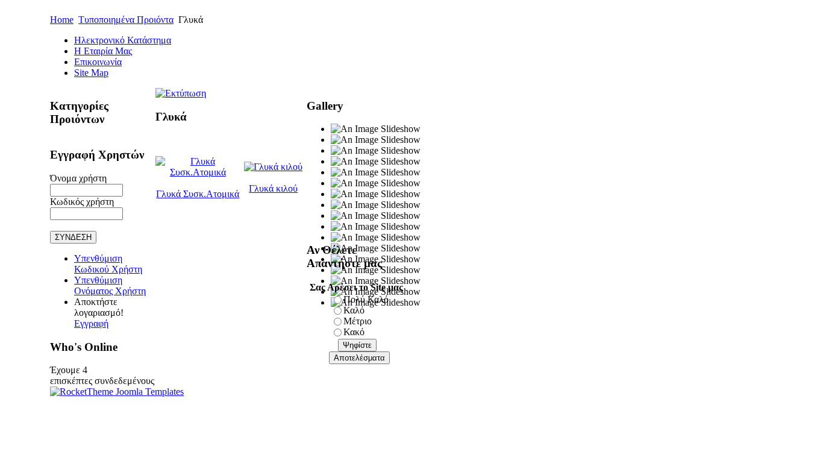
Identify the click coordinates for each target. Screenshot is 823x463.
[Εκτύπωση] (180, 90)
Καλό (354, 310)
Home (62, 19)
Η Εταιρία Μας (103, 51)
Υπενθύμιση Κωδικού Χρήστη (108, 263)
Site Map (91, 73)
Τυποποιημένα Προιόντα (126, 19)
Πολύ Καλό (366, 299)
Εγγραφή (91, 323)
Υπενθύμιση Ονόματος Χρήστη (110, 285)
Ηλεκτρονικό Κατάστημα (122, 40)
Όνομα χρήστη (78, 178)
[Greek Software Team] (117, 391)
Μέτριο (357, 321)
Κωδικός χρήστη (82, 202)
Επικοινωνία (98, 62)
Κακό (354, 332)
